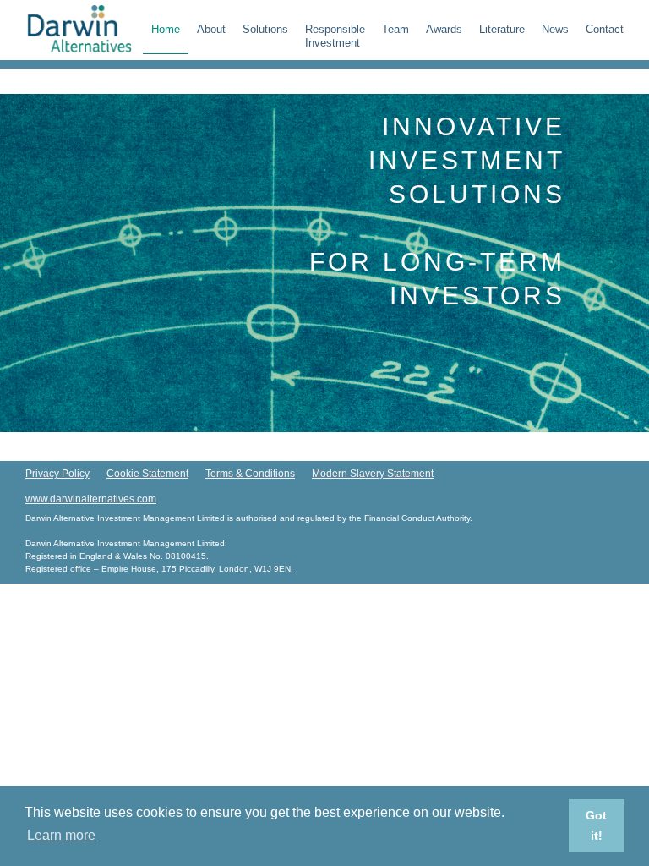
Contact (605, 29)
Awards (444, 29)
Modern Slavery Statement (373, 474)
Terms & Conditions (250, 474)
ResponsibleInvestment (335, 36)
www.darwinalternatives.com (90, 499)
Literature (502, 29)
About (211, 29)
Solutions (265, 29)
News (555, 29)
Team (395, 29)
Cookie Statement (147, 474)
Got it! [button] (596, 825)
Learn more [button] (61, 835)
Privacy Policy (57, 474)
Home (165, 29)
